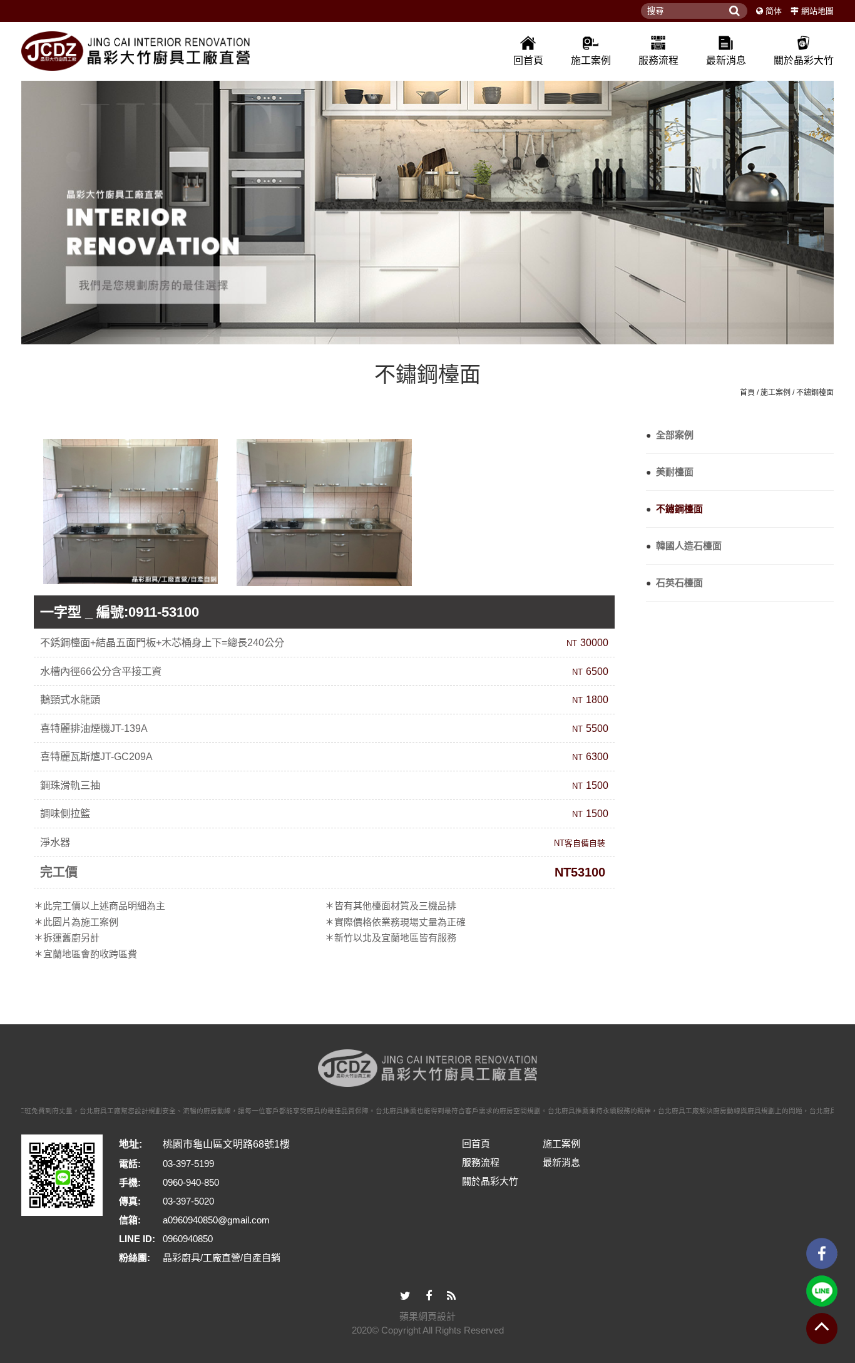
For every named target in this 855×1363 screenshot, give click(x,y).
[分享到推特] (405, 1296)
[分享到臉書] (429, 1296)
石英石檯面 (674, 582)
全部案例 (670, 434)
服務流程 (658, 60)
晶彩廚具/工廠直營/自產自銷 (221, 1257)
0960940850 (188, 1238)
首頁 (747, 392)
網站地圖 (817, 11)
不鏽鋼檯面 (815, 392)
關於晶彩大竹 (804, 60)
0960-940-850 (191, 1182)
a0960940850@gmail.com (216, 1220)
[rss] (451, 1296)
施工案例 (591, 60)
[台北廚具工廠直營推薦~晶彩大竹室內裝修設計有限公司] (427, 207)
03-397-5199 (188, 1163)
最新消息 (726, 60)
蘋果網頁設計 (427, 1316)
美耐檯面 (670, 471)
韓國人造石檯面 (684, 545)
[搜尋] (735, 11)
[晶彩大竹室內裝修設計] (135, 51)
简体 (773, 11)
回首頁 (528, 60)
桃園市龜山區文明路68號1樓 (226, 1144)
